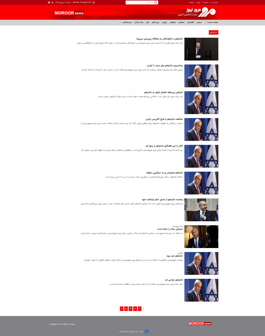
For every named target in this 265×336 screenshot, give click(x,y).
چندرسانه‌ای (127, 22)
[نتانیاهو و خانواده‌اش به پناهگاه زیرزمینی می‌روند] (201, 49)
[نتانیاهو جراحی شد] (201, 290)
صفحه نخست (212, 22)
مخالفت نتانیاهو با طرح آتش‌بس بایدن (164, 119)
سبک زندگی (138, 22)
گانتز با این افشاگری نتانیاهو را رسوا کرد (164, 146)
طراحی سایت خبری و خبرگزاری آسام (131, 331)
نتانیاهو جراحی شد (174, 280)
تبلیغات (191, 2)
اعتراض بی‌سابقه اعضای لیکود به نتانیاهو (163, 92)
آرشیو (198, 2)
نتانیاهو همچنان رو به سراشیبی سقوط (164, 172)
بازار (147, 22)
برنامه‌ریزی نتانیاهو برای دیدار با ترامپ (165, 65)
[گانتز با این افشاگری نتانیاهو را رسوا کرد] (201, 156)
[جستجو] (155, 2)
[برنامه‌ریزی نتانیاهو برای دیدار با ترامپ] (201, 75)
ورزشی (164, 22)
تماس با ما (214, 2)
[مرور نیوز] (132, 12)
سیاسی (199, 22)
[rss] (52, 2)
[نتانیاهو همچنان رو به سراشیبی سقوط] (201, 183)
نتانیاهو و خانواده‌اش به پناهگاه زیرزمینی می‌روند (159, 38)
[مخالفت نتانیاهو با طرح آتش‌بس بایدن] (201, 129)
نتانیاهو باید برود (175, 256)
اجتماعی (181, 22)
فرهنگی (173, 22)
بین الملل (155, 22)
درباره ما (205, 2)
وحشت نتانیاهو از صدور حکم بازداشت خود (162, 199)
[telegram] (48, 2)
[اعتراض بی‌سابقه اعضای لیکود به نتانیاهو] (201, 102)
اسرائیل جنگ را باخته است (170, 229)
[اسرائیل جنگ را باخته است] (201, 236)
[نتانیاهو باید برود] (201, 263)
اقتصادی (190, 22)
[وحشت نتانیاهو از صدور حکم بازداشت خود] (201, 209)
